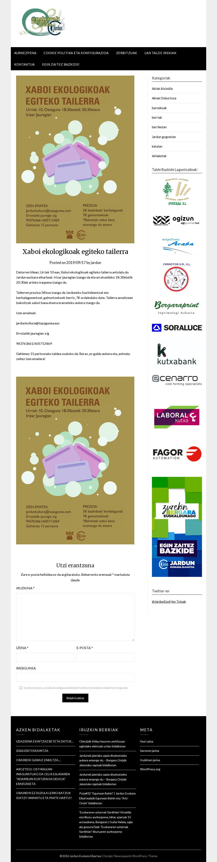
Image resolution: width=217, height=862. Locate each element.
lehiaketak (159, 156)
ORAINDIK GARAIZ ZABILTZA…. (38, 760)
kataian (157, 146)
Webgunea (26, 668)
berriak (157, 117)
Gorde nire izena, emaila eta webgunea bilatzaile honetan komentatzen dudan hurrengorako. (76, 687)
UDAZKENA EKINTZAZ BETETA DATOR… (44, 741)
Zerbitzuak (126, 53)
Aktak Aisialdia (162, 88)
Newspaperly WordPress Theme (135, 856)
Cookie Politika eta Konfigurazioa (76, 53)
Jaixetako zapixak (90, 765)
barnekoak (159, 108)
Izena (22, 648)
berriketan (159, 127)
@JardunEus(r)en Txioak (169, 601)
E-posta (85, 648)
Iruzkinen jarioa (150, 760)
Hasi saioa (146, 741)
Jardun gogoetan (164, 137)
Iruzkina (25, 588)
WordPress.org (150, 769)
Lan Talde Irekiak (161, 53)
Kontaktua (24, 64)
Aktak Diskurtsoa (164, 98)
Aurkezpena (25, 53)
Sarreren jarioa (149, 750)
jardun (96, 262)
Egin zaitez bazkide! (61, 64)
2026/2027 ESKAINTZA (32, 750)
